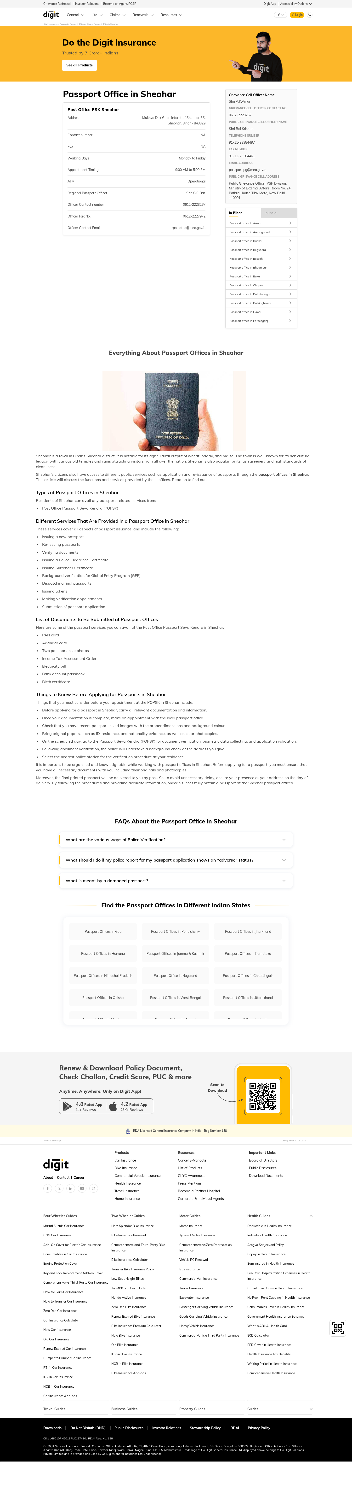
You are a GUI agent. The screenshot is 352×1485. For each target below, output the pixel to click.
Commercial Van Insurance (198, 1278)
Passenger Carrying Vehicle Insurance (206, 1307)
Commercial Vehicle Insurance (137, 1176)
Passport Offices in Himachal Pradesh (103, 976)
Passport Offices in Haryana (103, 953)
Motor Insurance (191, 1226)
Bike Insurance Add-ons (128, 1373)
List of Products (190, 1168)
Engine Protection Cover (60, 1263)
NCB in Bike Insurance (127, 1364)
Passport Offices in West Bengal (175, 998)
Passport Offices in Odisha (103, 998)
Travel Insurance (127, 1191)
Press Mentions (190, 1183)
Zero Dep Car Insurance (60, 1311)
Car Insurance (125, 1160)
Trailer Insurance (191, 1288)
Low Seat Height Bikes (127, 1278)
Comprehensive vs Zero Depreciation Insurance (205, 1247)
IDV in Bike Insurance (126, 1354)
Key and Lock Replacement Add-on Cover (73, 1273)
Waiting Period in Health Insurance (272, 1364)
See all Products (79, 65)
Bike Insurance (125, 1168)
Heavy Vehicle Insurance (196, 1326)
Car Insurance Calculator (61, 1320)
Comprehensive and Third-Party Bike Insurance (138, 1247)
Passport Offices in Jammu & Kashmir (175, 953)
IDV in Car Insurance (58, 1377)
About (48, 1177)
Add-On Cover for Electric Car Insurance (72, 1245)
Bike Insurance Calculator (129, 1260)
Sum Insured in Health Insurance (270, 1263)
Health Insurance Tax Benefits (268, 1354)
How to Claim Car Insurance (63, 1292)
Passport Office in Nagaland (175, 976)
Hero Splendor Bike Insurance (132, 1226)
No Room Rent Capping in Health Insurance (278, 1297)
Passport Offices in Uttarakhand (248, 998)
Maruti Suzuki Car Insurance (63, 1226)
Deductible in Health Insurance (269, 1226)
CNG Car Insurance (57, 1235)
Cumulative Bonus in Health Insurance (274, 1288)
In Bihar (235, 213)
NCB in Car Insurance (58, 1386)
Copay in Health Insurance (266, 1254)
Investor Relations (87, 4)
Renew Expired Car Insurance (64, 1348)
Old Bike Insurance (124, 1345)
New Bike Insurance (125, 1335)
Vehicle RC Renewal (193, 1260)
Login (299, 15)
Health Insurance (127, 1183)
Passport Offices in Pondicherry (175, 931)
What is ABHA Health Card (267, 1326)
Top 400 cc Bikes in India (128, 1288)
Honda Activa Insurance (128, 1297)
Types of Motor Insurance (197, 1235)
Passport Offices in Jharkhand (248, 931)
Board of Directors (263, 1160)
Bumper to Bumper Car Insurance (67, 1358)
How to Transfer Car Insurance (65, 1301)
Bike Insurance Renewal (128, 1235)
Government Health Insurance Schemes (275, 1316)
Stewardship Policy (205, 1428)
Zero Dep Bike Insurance (128, 1307)
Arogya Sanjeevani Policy (265, 1245)
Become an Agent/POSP (119, 4)
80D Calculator (258, 1335)
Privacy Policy (259, 1428)
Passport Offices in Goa (103, 931)
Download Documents (266, 1176)
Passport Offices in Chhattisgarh (248, 976)
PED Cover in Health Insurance (269, 1345)
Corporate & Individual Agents (201, 1199)
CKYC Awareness (191, 1176)
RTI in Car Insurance (57, 1367)
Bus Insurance (189, 1269)
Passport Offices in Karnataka (248, 953)
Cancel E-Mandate (192, 1160)
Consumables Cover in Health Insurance (276, 1307)
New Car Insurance (57, 1330)
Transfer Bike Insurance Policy (132, 1269)
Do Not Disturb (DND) (88, 1428)
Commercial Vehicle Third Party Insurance (209, 1335)
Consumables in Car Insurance (65, 1254)
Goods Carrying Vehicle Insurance (203, 1316)
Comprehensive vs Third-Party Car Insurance (75, 1282)
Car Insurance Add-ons (60, 1396)
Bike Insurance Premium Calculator (136, 1326)
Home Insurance (127, 1199)
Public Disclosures (263, 1168)
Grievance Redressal (57, 4)
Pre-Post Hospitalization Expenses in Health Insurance (279, 1275)
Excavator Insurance (194, 1297)
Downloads (52, 1428)
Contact (63, 1177)
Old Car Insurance (56, 1339)
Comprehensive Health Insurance (271, 1373)
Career (79, 1177)
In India (271, 213)
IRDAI (234, 1428)
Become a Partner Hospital (199, 1191)
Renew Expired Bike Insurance (133, 1316)
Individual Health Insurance (267, 1235)
